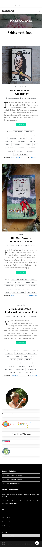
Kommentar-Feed (7, 522)
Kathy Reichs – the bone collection (11, 483)
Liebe (32, 356)
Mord (8, 292)
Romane (17, 87)
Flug (30, 138)
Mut (35, 144)
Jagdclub (32, 285)
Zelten (28, 372)
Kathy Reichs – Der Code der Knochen (12, 475)
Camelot (12, 135)
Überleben (29, 151)
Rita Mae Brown (18, 292)
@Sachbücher (21, 305)
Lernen (27, 144)
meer (20, 359)
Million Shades (30, 544)
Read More (21, 124)
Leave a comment (31, 316)
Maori (13, 359)
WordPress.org (6, 526)
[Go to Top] (37, 543)
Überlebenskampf (21, 154)
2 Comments (31, 246)
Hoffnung (31, 353)
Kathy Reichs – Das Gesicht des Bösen (12, 479)
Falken (20, 135)
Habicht (33, 141)
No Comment (33, 375)
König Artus (17, 144)
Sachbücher (23, 87)
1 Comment (32, 98)
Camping (26, 350)
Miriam (28, 359)
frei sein (9, 353)
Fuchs (33, 279)
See (35, 363)
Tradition (21, 366)
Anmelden (4, 514)
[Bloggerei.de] (6, 441)
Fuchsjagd (19, 282)
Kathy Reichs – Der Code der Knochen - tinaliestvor (16, 494)
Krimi (21, 234)
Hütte (9, 356)
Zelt (21, 372)
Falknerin (12, 138)
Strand (11, 366)
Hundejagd (9, 285)
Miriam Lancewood (11, 363)
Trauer (19, 151)
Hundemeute (21, 285)
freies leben (20, 353)
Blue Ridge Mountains (19, 279)
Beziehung (15, 350)
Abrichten (18, 131)
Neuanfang (10, 148)
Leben (25, 356)
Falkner (30, 135)
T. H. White (31, 148)
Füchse (9, 282)
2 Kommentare (33, 295)
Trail (30, 366)
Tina (25, 98)
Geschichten (9, 141)
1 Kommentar (33, 157)
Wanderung (20, 369)
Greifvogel (22, 141)
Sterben (21, 148)
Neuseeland (26, 363)
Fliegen (22, 138)
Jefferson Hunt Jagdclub (24, 289)
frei (34, 350)
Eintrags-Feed (6, 518)
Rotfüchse (32, 292)
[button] (3, 543)
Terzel (10, 151)
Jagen (7, 144)
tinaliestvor (8, 10)
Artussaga (29, 131)
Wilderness (32, 369)
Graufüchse (30, 282)
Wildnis (13, 372)
